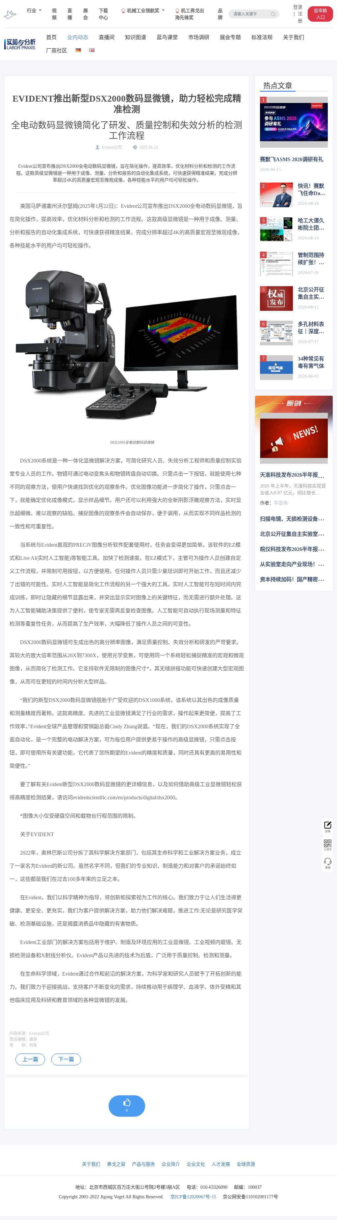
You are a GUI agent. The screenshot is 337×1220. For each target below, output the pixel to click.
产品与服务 (143, 1164)
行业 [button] (32, 10)
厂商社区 (56, 50)
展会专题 (230, 37)
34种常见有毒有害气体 (311, 362)
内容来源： (19, 1033)
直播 (69, 14)
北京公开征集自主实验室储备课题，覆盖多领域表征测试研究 (311, 294)
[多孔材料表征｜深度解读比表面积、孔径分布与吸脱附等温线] (276, 333)
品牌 (220, 14)
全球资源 (246, 1164)
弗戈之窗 (116, 1164)
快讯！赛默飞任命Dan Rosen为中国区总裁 (312, 190)
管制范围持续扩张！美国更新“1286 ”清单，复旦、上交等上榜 (312, 259)
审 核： (19, 1045)
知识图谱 (135, 37)
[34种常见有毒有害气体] (276, 367)
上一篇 (30, 1059)
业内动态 (77, 37)
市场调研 (198, 37)
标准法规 (261, 37)
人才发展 (221, 1164)
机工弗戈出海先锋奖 (189, 14)
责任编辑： (19, 1039)
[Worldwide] (92, 49)
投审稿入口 (320, 14)
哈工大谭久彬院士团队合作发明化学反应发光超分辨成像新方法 (311, 225)
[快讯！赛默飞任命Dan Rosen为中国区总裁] (276, 195)
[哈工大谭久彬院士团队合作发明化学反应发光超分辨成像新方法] (276, 229)
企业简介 (171, 1164)
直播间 (107, 37)
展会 (85, 14)
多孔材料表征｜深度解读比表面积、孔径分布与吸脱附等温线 (311, 328)
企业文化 (196, 1164)
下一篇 (66, 1059)
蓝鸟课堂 (167, 37)
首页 (51, 37)
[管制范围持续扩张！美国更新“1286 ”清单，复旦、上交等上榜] (276, 264)
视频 (54, 14)
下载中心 (103, 14)
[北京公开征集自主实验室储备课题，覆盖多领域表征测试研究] (276, 298)
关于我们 (293, 37)
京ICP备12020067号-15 (193, 1196)
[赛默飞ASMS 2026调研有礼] (294, 122)
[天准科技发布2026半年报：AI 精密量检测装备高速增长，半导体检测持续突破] (294, 438)
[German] (78, 49)
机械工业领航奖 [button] (143, 10)
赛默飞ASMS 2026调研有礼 (292, 159)
